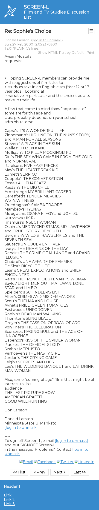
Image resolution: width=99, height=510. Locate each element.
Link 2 (9, 499)
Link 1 (9, 495)
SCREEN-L (36, 7)
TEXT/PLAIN (15, 48)
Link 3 (9, 504)
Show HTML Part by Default (61, 53)
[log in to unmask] (46, 40)
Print (90, 53)
